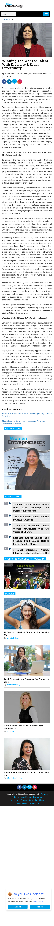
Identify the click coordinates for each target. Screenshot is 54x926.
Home (7, 19)
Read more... (38, 901)
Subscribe (33, 800)
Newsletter (22, 803)
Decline (40, 906)
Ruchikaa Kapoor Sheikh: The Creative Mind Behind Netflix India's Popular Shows (31, 540)
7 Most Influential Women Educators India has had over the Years (31, 552)
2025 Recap (34, 803)
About (42, 800)
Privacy (24, 800)
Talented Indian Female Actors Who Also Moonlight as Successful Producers (31, 507)
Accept (18, 906)
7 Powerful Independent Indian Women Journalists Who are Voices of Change (31, 528)
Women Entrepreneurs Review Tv (25, 558)
